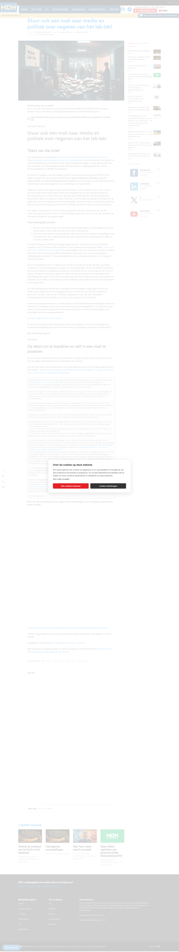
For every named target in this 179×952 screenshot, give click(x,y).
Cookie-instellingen (108, 486)
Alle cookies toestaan (71, 486)
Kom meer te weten (61, 479)
